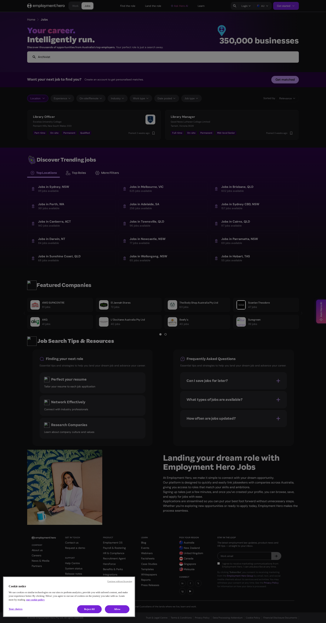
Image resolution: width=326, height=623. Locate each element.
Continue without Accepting (119, 581)
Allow (117, 609)
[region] (69, 597)
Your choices (16, 609)
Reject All (89, 609)
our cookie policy (35, 599)
